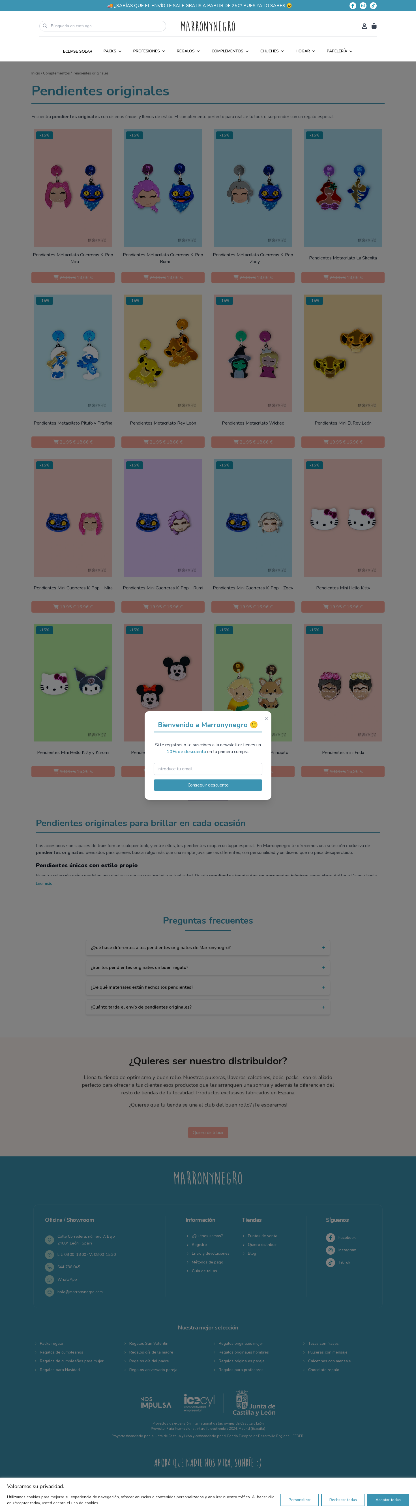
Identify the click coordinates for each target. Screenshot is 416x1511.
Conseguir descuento (208, 785)
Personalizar (300, 1500)
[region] (208, 1494)
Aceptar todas (388, 1500)
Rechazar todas (343, 1500)
